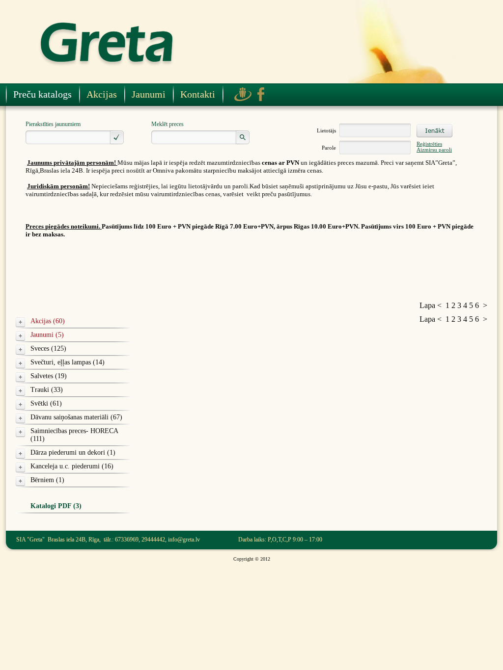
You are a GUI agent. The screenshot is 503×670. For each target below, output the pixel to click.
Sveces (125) (48, 348)
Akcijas (101, 94)
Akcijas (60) (47, 321)
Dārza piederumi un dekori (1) (72, 452)
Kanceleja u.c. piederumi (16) (71, 466)
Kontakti (197, 94)
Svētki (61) (46, 403)
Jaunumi (149, 94)
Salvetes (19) (48, 376)
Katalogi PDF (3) (56, 506)
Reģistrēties (429, 144)
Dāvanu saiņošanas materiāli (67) (76, 417)
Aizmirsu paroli (434, 150)
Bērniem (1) (47, 480)
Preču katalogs (42, 94)
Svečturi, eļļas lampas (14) (67, 362)
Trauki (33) (46, 389)
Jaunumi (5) (47, 334)
